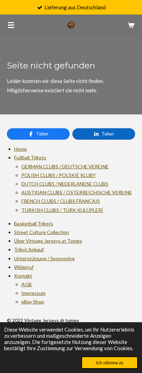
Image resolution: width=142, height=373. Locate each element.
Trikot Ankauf (29, 249)
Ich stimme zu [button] (109, 362)
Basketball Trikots (33, 223)
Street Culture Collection (41, 232)
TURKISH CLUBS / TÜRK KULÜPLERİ (62, 210)
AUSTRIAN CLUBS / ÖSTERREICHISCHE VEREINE (76, 192)
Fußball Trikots (30, 157)
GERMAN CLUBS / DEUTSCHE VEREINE (65, 166)
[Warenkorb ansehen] (131, 25)
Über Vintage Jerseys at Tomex (48, 241)
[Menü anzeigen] (11, 25)
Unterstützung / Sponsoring (44, 258)
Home (20, 149)
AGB (26, 284)
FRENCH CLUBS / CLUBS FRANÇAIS (60, 201)
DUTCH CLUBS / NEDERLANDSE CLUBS (64, 184)
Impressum (33, 293)
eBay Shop (32, 302)
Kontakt (23, 276)
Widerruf (23, 267)
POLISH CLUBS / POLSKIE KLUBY (58, 175)
